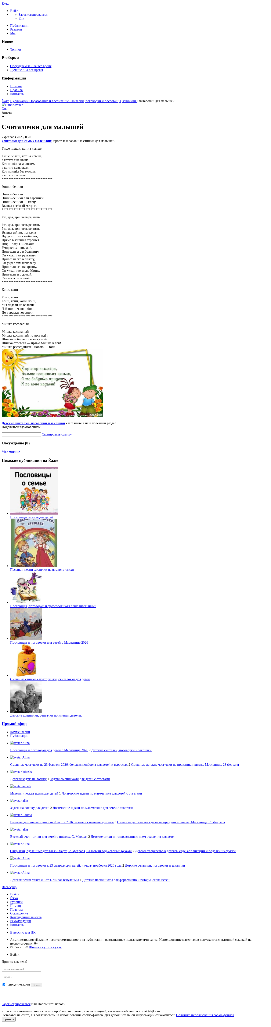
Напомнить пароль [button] (51, 1004)
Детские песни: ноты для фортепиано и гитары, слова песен (126, 880)
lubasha (27, 772)
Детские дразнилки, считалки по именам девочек (46, 715)
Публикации (19, 25)
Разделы (16, 29)
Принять (8, 1019)
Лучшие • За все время (26, 70)
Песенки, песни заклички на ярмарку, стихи (42, 569)
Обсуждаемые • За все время (30, 66)
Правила (16, 90)
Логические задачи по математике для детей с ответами (102, 793)
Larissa (27, 815)
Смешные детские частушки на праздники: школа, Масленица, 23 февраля (185, 764)
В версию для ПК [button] (23, 932)
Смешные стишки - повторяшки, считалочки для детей (50, 679)
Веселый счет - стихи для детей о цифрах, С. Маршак (48, 836)
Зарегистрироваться (16, 1004)
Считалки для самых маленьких (27, 141)
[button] (14, 11)
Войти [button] (14, 954)
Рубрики (16, 902)
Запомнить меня (18, 985)
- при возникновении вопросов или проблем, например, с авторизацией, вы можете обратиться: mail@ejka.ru (81, 1011)
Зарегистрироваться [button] (33, 14)
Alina (26, 743)
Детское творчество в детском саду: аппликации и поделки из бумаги (185, 851)
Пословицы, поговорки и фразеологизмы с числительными (53, 606)
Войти (14, 894)
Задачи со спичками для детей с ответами (80, 779)
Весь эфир (9, 887)
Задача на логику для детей (29, 808)
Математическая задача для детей (34, 793)
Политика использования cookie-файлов (205, 1015)
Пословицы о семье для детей (31, 517)
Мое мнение (11, 452)
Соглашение (19, 913)
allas (25, 800)
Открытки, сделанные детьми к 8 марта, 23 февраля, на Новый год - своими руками (71, 851)
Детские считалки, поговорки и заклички (33, 423)
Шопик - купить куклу (45, 947)
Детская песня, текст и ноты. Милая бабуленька (44, 880)
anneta (26, 786)
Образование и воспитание (49, 101)
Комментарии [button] (20, 732)
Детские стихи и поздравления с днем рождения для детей (133, 836)
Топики (15, 49)
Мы (12, 33)
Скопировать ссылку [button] (57, 434)
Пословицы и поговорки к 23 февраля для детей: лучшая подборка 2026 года (66, 865)
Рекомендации (20, 921)
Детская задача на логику (28, 779)
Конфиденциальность (25, 917)
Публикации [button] (19, 736)
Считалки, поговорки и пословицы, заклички (103, 101)
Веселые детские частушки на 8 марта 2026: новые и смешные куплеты (62, 822)
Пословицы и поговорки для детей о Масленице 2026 (49, 642)
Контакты (17, 94)
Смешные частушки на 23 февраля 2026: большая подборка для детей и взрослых (69, 764)
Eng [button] (21, 18)
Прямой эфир (14, 723)
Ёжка (5, 3)
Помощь (16, 86)
